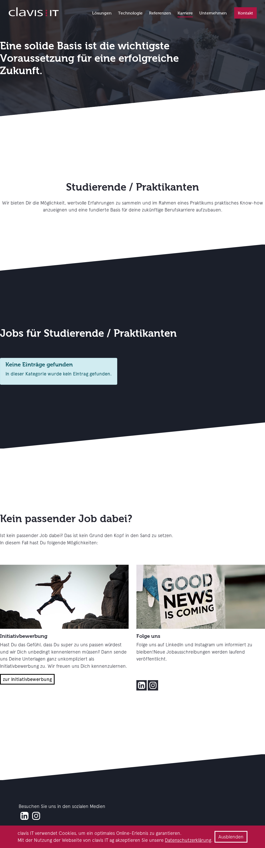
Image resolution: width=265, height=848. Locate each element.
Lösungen (102, 13)
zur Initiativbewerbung (27, 679)
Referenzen (160, 13)
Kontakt (245, 13)
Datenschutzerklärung (188, 840)
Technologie (130, 13)
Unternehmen (213, 13)
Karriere (185, 13)
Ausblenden (231, 836)
